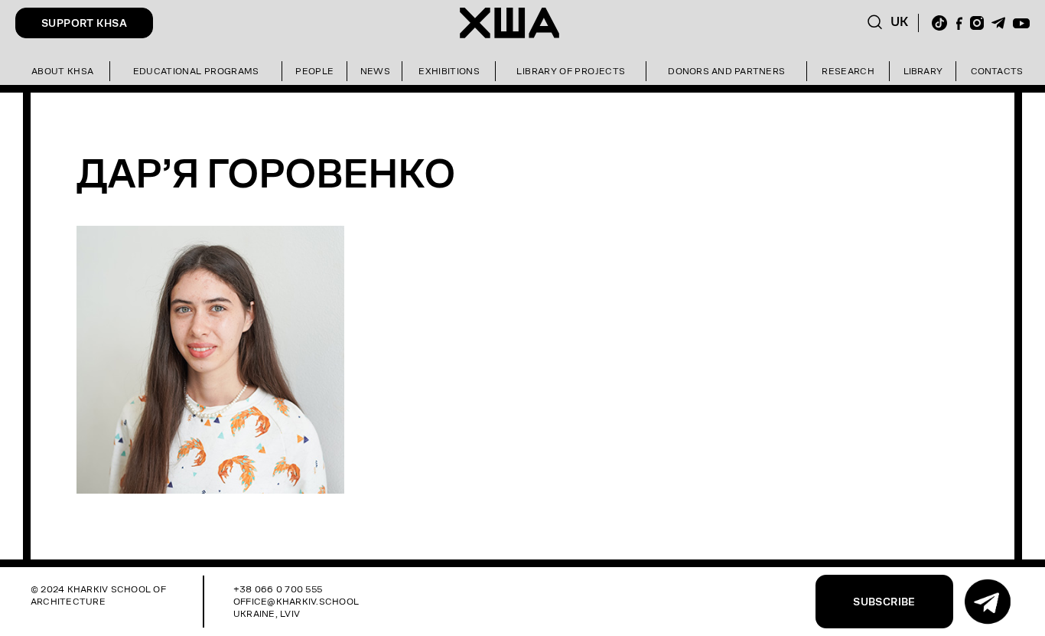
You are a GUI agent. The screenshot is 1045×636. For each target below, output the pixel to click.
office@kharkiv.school (296, 601)
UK (899, 22)
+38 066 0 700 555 (277, 589)
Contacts (997, 71)
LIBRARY (923, 71)
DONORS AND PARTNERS (726, 71)
